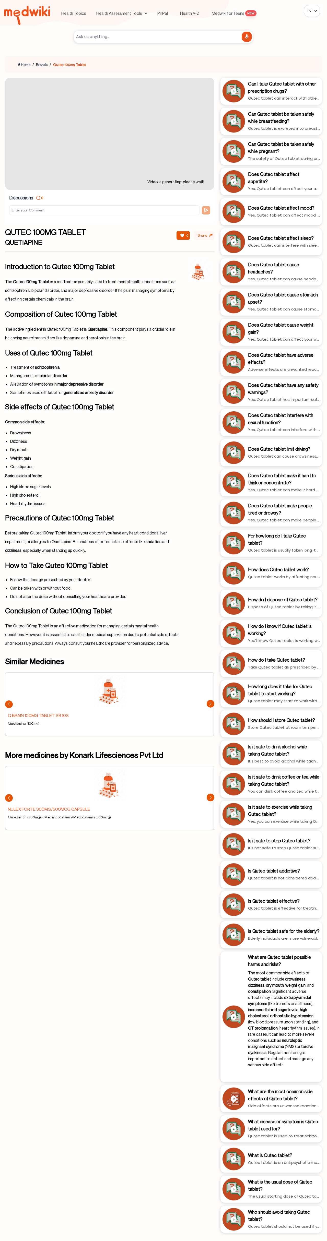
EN (309, 11)
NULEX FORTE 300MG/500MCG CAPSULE (49, 809)
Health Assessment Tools (119, 13)
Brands (42, 64)
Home (25, 64)
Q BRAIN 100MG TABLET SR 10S (38, 715)
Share (202, 235)
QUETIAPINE (23, 242)
